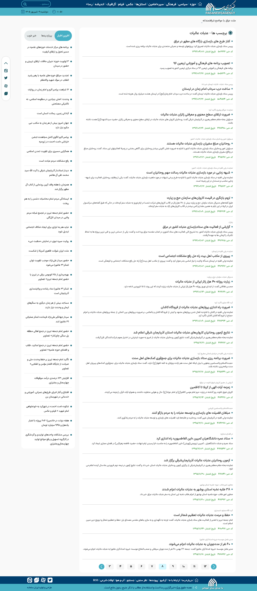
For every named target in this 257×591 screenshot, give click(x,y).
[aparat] (43, 580)
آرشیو (163, 580)
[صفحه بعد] (214, 567)
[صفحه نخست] (199, 4)
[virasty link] (6, 93)
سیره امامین (156, 4)
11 (194, 566)
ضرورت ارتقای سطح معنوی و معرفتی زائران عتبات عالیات (195, 114)
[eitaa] (29, 580)
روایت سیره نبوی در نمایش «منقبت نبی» (48, 241)
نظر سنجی (141, 580)
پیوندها (153, 580)
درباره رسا (187, 580)
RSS (95, 580)
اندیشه (99, 4)
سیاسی (183, 4)
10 (183, 566)
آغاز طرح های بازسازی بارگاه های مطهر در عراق (202, 41)
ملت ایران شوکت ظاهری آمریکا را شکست (49, 251)
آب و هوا (120, 580)
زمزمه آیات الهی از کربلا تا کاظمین (210, 387)
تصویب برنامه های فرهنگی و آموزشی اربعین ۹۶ (201, 63)
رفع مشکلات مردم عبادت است (54, 161)
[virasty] (36, 580)
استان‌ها (141, 4)
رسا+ (89, 4)
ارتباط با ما (174, 580)
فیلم (121, 4)
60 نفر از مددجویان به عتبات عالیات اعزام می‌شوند (199, 544)
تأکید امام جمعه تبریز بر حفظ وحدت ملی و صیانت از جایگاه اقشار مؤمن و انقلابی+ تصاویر (48, 364)
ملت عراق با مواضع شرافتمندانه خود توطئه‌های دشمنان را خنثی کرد (200, 21)
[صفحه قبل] (101, 567)
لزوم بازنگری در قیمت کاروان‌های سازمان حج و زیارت (198, 198)
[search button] (25, 4)
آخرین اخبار (63, 36)
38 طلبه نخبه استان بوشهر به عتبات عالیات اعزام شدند (196, 489)
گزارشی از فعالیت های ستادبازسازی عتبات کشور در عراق (196, 227)
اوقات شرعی (106, 580)
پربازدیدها (46, 36)
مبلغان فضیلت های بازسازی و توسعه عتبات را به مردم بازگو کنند (191, 413)
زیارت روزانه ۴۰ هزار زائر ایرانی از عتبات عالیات (202, 281)
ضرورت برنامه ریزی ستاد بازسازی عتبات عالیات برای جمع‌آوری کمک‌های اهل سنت (181, 358)
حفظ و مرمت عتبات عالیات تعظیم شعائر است (202, 515)
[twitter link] (6, 78)
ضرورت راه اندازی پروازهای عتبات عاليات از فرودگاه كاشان (195, 307)
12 (205, 566)
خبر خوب (31, 36)
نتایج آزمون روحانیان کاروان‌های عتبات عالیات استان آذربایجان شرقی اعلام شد (181, 332)
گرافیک (111, 4)
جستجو (130, 580)
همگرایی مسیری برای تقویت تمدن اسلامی (48, 151)
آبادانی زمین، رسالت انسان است (53, 113)
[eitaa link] (6, 70)
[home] (213, 584)
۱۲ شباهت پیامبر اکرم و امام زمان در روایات (48, 90)
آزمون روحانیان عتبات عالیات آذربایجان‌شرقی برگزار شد (197, 460)
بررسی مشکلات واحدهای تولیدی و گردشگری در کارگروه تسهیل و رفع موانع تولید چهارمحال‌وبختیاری (47, 439)
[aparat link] (6, 86)
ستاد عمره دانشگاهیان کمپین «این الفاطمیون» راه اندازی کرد (193, 438)
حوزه (193, 4)
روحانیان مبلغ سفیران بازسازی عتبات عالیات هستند (198, 143)
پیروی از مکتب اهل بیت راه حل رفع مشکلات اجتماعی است (194, 256)
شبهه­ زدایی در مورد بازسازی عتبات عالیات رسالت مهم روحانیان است (188, 172)
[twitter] (50, 580)
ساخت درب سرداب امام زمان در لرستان (206, 89)
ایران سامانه (33, 587)
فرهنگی (171, 4)
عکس (129, 4)
